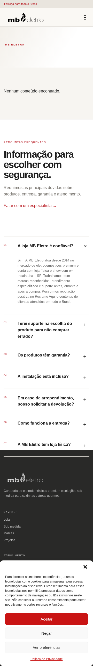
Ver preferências (46, 647)
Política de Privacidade (46, 659)
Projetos (9, 540)
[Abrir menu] (85, 17)
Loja (7, 519)
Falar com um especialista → (30, 205)
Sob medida (12, 526)
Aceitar (46, 619)
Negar (46, 633)
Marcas (9, 533)
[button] (85, 566)
